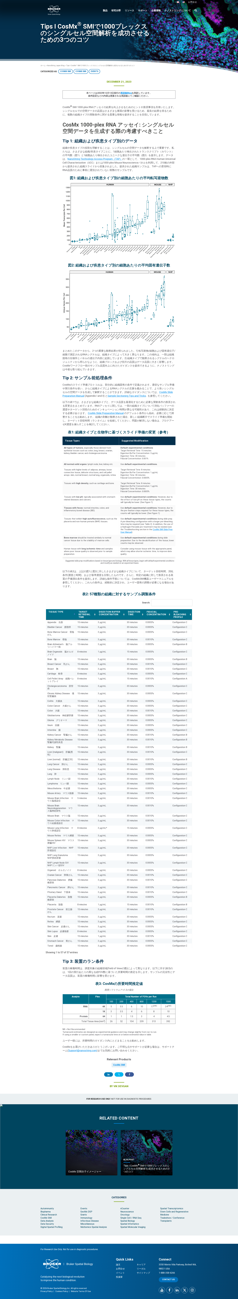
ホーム (42, 66)
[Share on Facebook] (129, 1074)
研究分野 (116, 10)
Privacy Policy (46, 1291)
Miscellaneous (87, 1224)
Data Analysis (47, 1221)
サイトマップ (143, 1273)
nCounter (124, 1208)
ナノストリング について (178, 10)
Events (83, 1208)
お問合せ (192, 2)
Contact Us (168, 1279)
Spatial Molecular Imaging (132, 1227)
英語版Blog (126, 93)
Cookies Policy (61, 1291)
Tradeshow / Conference (172, 1218)
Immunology (86, 1218)
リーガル (141, 1268)
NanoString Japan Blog (55, 66)
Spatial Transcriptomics (171, 1208)
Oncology (125, 1214)
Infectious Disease (89, 1221)
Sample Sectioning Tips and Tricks (127, 395)
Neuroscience (127, 1211)
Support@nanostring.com (82, 1050)
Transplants (166, 1221)
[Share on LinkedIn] (108, 1074)
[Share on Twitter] (119, 1074)
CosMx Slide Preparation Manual (106, 413)
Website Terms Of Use (81, 1291)
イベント (120, 1273)
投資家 (119, 1277)
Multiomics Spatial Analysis (93, 1227)
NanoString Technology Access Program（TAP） (94, 158)
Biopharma (45, 1211)
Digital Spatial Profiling (51, 1227)
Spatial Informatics (129, 1224)
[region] (119, 497)
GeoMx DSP (86, 1211)
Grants (83, 1214)
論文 (118, 1264)
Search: (146, 602)
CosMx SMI (119, 1065)
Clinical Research (48, 1214)
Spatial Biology (127, 1221)
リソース (129, 10)
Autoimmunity (47, 1208)
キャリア (141, 1264)
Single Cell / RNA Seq (130, 1218)
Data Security (47, 1224)
